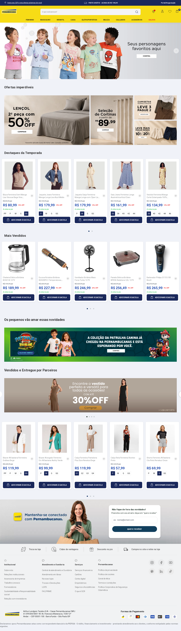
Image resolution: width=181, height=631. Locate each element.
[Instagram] (152, 562)
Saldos (152, 20)
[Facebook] (161, 562)
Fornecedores (10, 587)
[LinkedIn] (161, 571)
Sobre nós (8, 570)
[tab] (84, 77)
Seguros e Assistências (85, 587)
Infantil (60, 20)
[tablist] (90, 229)
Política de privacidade (107, 570)
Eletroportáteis (89, 20)
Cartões (78, 574)
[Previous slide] (4, 50)
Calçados (120, 20)
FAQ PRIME (46, 591)
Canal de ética (104, 579)
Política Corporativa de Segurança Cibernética (112, 588)
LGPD (44, 587)
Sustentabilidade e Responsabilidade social (20, 593)
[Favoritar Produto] (32, 195)
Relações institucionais (14, 574)
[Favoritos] (169, 11)
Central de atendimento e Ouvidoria (57, 570)
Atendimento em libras (51, 574)
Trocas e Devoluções (51, 583)
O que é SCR (80, 591)
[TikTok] (170, 571)
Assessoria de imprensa (14, 579)
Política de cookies (106, 574)
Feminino (30, 20)
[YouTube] (170, 562)
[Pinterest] (152, 571)
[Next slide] (176, 50)
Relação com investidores (15, 599)
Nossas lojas (48, 579)
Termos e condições (107, 583)
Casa (73, 20)
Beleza (106, 20)
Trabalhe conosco (12, 583)
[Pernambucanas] (9, 11)
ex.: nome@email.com (124, 520)
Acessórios (136, 20)
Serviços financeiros (84, 570)
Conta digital (80, 579)
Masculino (45, 20)
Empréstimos (81, 583)
